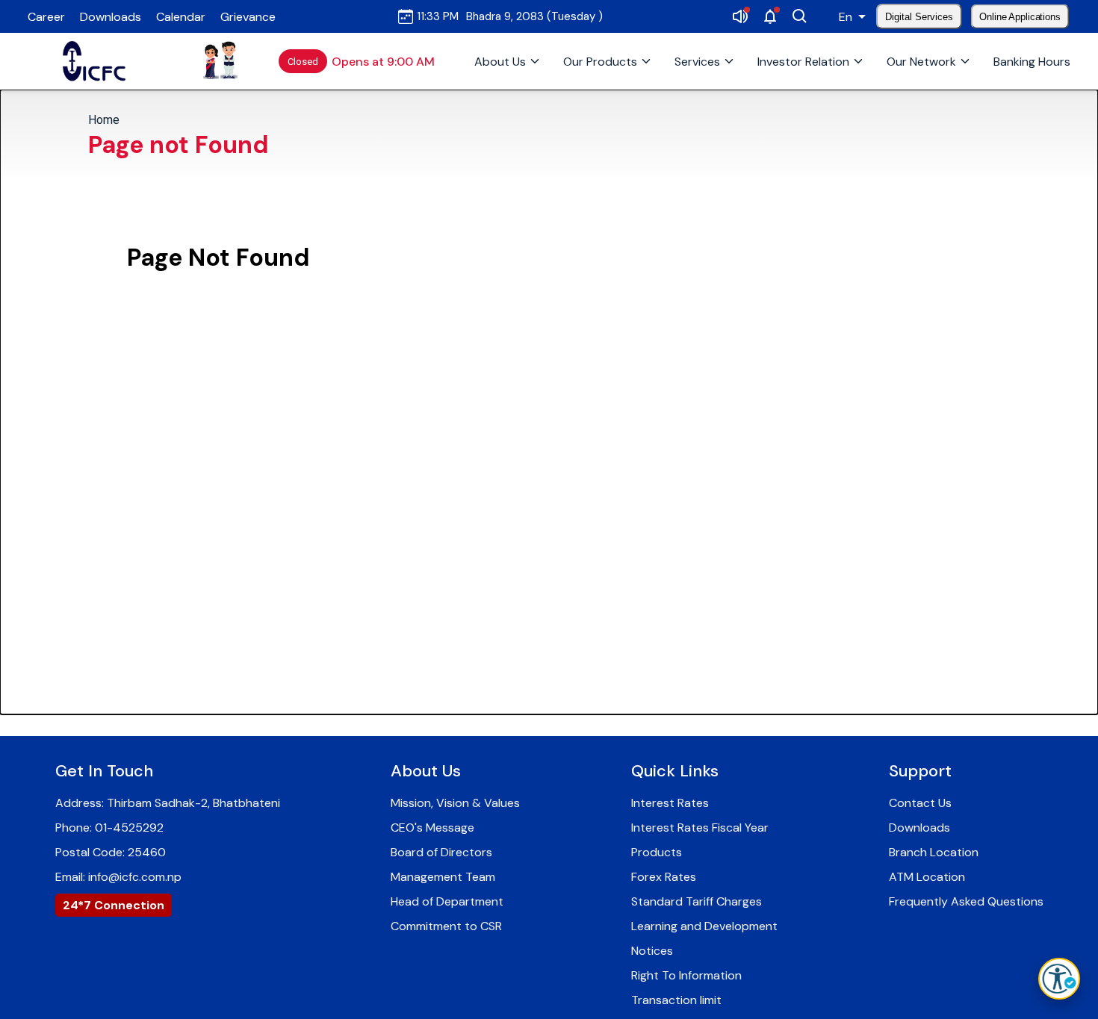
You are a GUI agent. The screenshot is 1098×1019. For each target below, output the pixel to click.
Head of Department (447, 901)
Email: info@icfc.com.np (118, 877)
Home (104, 120)
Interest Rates (670, 803)
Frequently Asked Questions (966, 901)
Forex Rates (663, 877)
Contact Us (920, 803)
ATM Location (927, 877)
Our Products (600, 61)
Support (920, 771)
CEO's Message (432, 827)
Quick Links (675, 771)
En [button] (845, 17)
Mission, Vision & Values (455, 803)
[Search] (800, 16)
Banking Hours (1031, 61)
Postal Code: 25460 (110, 852)
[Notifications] (770, 16)
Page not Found (178, 145)
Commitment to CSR (446, 926)
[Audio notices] (740, 16)
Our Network (921, 61)
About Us (500, 61)
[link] (95, 61)
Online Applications (1020, 16)
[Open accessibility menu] (1059, 979)
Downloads (110, 17)
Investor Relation (803, 61)
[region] (549, 136)
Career (46, 17)
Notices (652, 951)
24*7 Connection (113, 905)
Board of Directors (441, 852)
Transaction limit (676, 1000)
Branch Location (933, 852)
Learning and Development (704, 926)
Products (656, 852)
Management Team (443, 877)
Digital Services (919, 16)
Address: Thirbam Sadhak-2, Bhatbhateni (167, 803)
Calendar (180, 17)
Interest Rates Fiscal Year (700, 827)
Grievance (248, 17)
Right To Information (686, 975)
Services (697, 61)
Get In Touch (104, 771)
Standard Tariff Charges (696, 901)
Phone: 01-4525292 (109, 827)
